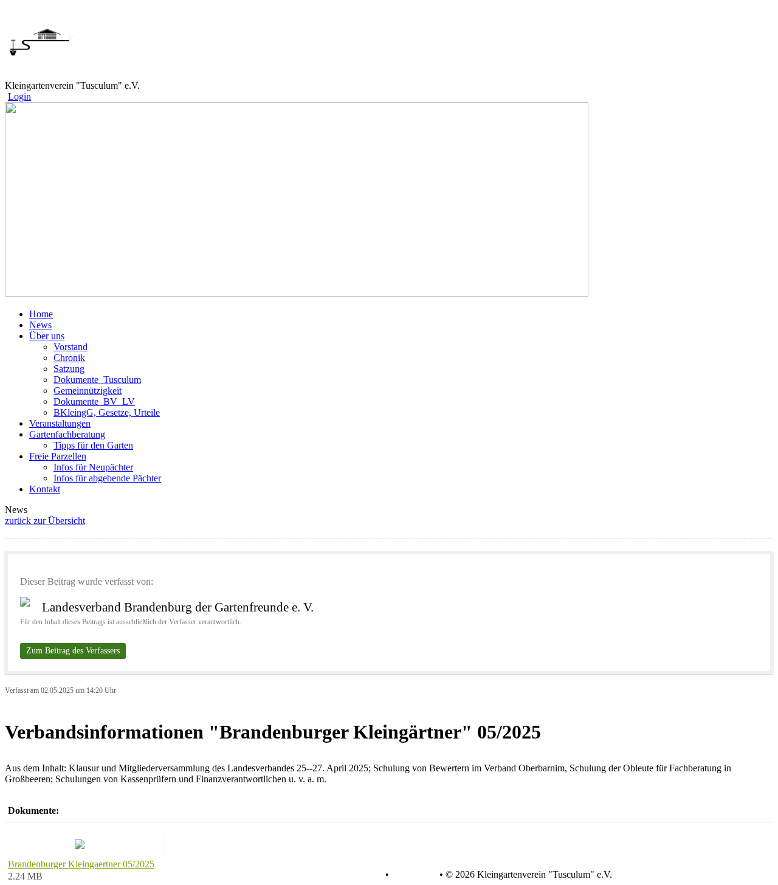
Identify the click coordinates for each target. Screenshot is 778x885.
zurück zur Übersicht (45, 520)
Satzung (68, 368)
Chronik (69, 358)
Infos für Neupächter (93, 467)
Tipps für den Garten (93, 445)
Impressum (413, 875)
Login (19, 96)
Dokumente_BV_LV (94, 401)
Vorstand (70, 347)
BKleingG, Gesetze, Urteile (106, 412)
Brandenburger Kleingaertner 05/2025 (81, 864)
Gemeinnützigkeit (87, 390)
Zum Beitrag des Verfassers (73, 650)
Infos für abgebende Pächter (107, 478)
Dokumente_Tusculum (97, 379)
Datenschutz (358, 875)
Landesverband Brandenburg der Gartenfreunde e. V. (178, 607)
